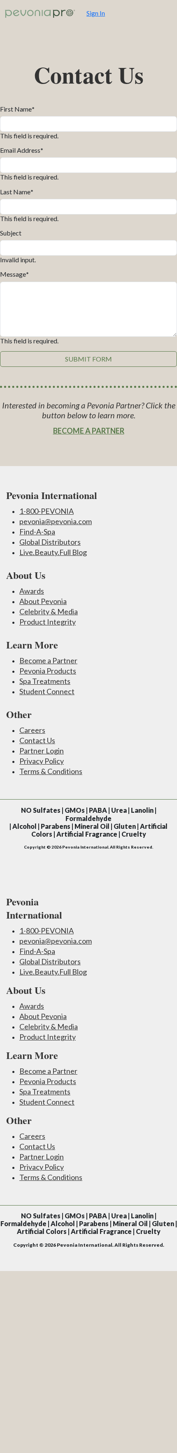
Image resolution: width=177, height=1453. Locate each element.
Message (14, 274)
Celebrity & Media (48, 611)
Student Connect (47, 691)
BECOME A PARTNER (88, 430)
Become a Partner (48, 660)
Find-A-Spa (37, 531)
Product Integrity (47, 621)
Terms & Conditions (50, 771)
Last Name (16, 192)
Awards (31, 590)
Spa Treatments (44, 681)
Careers (32, 730)
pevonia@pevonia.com (55, 521)
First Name (17, 109)
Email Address (21, 150)
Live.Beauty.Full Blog (53, 552)
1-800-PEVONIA (46, 510)
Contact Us (37, 740)
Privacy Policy (41, 760)
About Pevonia (43, 601)
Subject (10, 233)
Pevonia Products (47, 670)
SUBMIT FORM (88, 359)
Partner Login (41, 750)
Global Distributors (50, 541)
